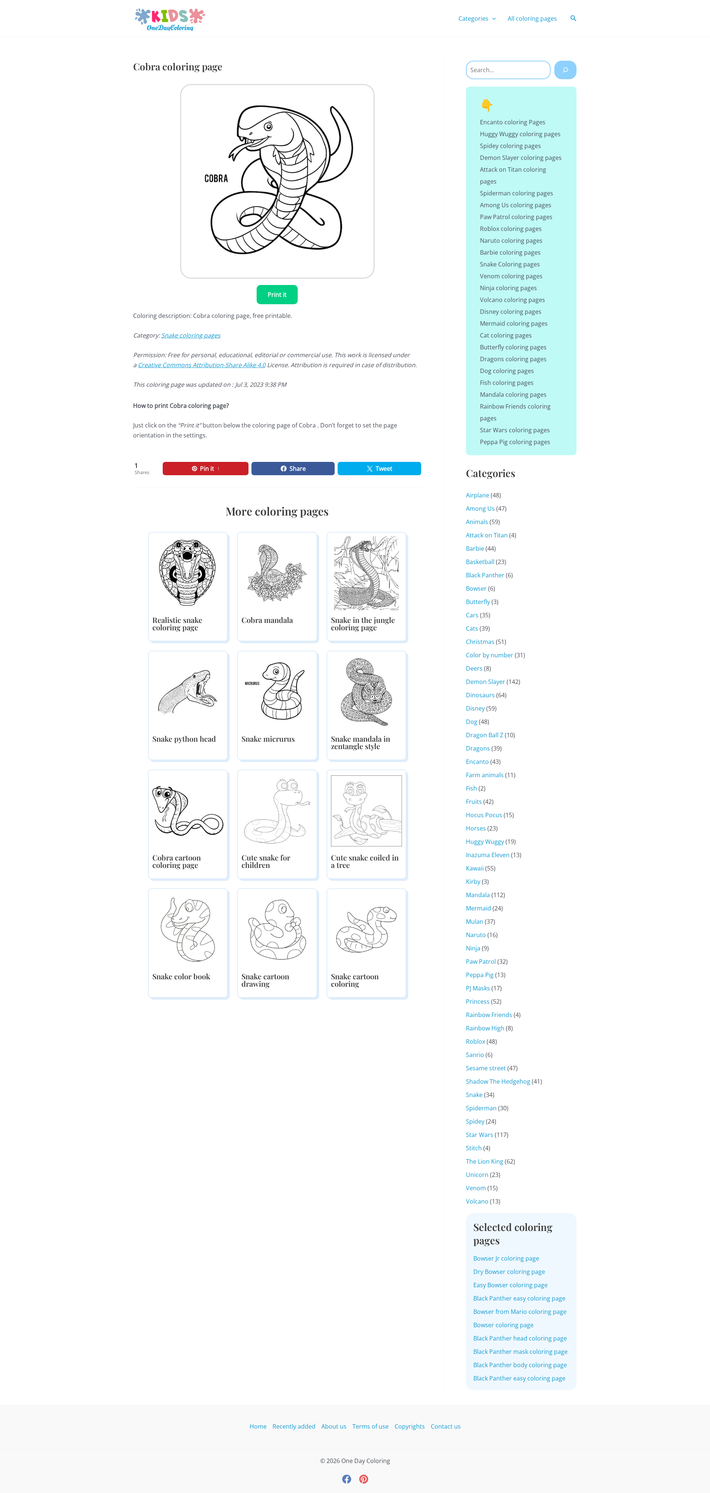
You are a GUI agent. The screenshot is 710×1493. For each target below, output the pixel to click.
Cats (472, 628)
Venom (476, 1188)
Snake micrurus (268, 739)
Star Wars (479, 1135)
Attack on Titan (487, 535)
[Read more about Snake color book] (187, 929)
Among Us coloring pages (515, 205)
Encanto (477, 762)
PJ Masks (478, 988)
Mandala (478, 895)
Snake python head (184, 739)
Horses (476, 828)
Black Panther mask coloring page (520, 1352)
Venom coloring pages (511, 276)
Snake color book (181, 976)
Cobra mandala (267, 620)
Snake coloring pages (190, 335)
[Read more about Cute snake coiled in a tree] (366, 810)
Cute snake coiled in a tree (365, 861)
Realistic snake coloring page (177, 623)
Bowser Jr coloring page (506, 1258)
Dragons (478, 748)
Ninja (473, 948)
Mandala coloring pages (513, 394)
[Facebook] (346, 1479)
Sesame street (486, 1068)
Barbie (475, 548)
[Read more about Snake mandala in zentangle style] (366, 691)
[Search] (565, 70)
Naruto (476, 935)
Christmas (480, 642)
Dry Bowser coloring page (509, 1272)
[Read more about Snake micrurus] (276, 691)
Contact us (446, 1426)
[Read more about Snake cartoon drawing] (276, 929)
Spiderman (481, 1108)
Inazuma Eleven (488, 855)
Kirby (473, 882)
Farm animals (485, 775)
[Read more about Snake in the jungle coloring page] (366, 572)
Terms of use (370, 1426)
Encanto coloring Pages (512, 122)
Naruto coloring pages (511, 240)
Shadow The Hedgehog (498, 1081)
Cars (472, 615)
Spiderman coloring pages (516, 193)
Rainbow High (485, 1028)
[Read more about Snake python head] (187, 691)
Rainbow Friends (489, 1015)
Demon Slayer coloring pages (521, 158)
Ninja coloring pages (508, 288)
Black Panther (485, 575)
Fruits (474, 802)
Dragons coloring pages (513, 359)
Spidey (475, 1121)
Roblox (475, 1041)
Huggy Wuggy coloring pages (520, 134)
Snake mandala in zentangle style (360, 742)
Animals (477, 522)
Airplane (477, 495)
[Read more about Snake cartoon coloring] (366, 929)
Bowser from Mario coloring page (520, 1312)
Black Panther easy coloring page (519, 1298)
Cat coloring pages (506, 335)
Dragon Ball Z (484, 735)
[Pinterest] (363, 1479)
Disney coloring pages (510, 312)
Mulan (474, 921)
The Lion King (484, 1161)
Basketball (480, 562)
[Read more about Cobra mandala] (276, 572)
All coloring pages (532, 18)
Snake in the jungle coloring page (363, 623)
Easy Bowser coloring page (510, 1285)
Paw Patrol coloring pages (516, 217)
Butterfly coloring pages (513, 347)
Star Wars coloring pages (515, 430)
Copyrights (410, 1426)
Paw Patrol (481, 961)
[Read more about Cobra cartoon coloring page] (187, 810)
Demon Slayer (485, 682)
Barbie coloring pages (510, 252)
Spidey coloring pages (510, 146)
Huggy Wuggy (485, 842)
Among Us (480, 508)
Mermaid (478, 908)
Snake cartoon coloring (355, 980)
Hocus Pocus (484, 815)
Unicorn (477, 1175)
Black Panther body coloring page (520, 1365)
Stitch (474, 1148)
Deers (474, 668)
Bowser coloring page (503, 1325)
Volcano (477, 1201)
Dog (471, 722)
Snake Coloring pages (510, 264)
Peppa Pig (480, 975)
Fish (471, 788)
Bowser (476, 588)
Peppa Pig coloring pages (515, 442)
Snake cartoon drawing (265, 980)
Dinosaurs (480, 695)
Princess (478, 1001)
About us (333, 1426)
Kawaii (475, 868)
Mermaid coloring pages (514, 323)
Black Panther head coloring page (520, 1338)
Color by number (489, 655)
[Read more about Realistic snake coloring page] (187, 572)
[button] (492, 18)
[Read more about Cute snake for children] (276, 810)
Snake (474, 1095)
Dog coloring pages (507, 371)
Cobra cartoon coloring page (176, 861)
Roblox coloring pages (511, 229)
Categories (473, 18)
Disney (475, 708)
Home (258, 1426)
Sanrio (475, 1055)
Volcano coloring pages (512, 300)
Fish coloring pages (507, 383)
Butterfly (478, 602)
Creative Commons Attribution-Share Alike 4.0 (202, 365)
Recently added (294, 1426)
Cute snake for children (265, 861)
